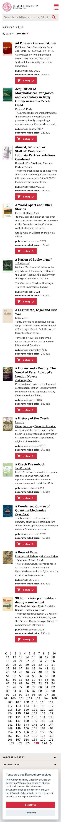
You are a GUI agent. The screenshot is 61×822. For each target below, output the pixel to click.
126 (26, 713)
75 (8, 687)
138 (26, 721)
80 (40, 687)
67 (8, 683)
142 (10, 725)
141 (50, 721)
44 (14, 672)
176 (44, 743)
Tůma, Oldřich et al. (45, 426)
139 (34, 721)
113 (18, 706)
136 (10, 721)
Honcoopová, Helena (26, 556)
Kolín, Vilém (21, 318)
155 (18, 732)
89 (46, 691)
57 (46, 676)
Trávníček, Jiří (22, 263)
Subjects (7, 27)
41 (46, 668)
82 (53, 687)
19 (8, 661)
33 (46, 665)
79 (34, 687)
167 (18, 740)
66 (53, 680)
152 (42, 728)
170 (42, 740)
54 (27, 676)
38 (27, 668)
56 (40, 676)
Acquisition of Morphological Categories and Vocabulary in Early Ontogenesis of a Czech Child (34, 97)
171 (50, 740)
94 (27, 695)
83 (8, 691)
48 (40, 672)
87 (34, 691)
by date (7, 33)
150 (26, 728)
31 (34, 665)
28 (14, 665)
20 (14, 661)
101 (21, 698)
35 (8, 668)
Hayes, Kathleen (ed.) (27, 213)
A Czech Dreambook (30, 464)
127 (34, 713)
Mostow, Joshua (49, 556)
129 (50, 713)
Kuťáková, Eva (22, 47)
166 (10, 740)
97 (46, 695)
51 (8, 676)
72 (40, 683)
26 (53, 661)
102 (29, 698)
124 (10, 713)
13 (21, 657)
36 (14, 668)
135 (50, 717)
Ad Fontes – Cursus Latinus (35, 43)
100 (13, 698)
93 (21, 695)
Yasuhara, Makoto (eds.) (30, 560)
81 (46, 687)
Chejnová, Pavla (23, 109)
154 (10, 732)
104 (46, 698)
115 (34, 706)
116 (42, 706)
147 (50, 725)
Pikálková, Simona (41, 163)
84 (14, 691)
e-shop (26, 80)
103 (37, 698)
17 (46, 657)
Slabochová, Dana (42, 47)
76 (14, 687)
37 (21, 668)
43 (8, 672)
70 (27, 683)
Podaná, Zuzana (23, 167)
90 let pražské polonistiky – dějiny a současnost (35, 600)
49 (46, 672)
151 (34, 728)
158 (42, 732)
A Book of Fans (26, 552)
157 (34, 732)
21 (21, 661)
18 (53, 657)
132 (26, 717)
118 (10, 710)
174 (28, 743)
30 (27, 665)
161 (18, 736)
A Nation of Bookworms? (33, 260)
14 (27, 657)
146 (42, 725)
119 (18, 710)
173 (20, 743)
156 (26, 732)
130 (10, 717)
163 (34, 736)
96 (40, 695)
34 (53, 665)
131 (18, 717)
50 (53, 672)
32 (40, 665)
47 (34, 672)
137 (18, 721)
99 (6, 698)
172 (11, 743)
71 (34, 683)
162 (26, 736)
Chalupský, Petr (23, 380)
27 (8, 665)
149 (18, 728)
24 (40, 661)
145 (34, 725)
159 (50, 732)
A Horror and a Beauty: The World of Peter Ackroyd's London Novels (35, 372)
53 (21, 676)
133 (34, 717)
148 (10, 728)
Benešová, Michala (25, 606)
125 (18, 713)
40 (40, 668)
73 (46, 683)
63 (34, 680)
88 (40, 691)
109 (34, 702)
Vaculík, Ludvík (23, 468)
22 (27, 661)
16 (40, 657)
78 (27, 687)
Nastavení (30, 812)
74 (53, 683)
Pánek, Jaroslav (23, 426)
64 (40, 680)
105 (54, 698)
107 (18, 702)
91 (8, 695)
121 (34, 710)
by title (21, 33)
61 (21, 680)
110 (42, 702)
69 (21, 683)
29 (21, 665)
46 (27, 672)
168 (26, 740)
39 (34, 668)
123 (50, 710)
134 (42, 717)
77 (21, 687)
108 (26, 702)
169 (34, 740)
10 (54, 653)
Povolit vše (30, 805)
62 (27, 680)
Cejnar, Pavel (22, 514)
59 (8, 680)
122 (42, 710)
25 (46, 661)
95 (34, 695)
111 (50, 702)
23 (34, 661)
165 (50, 736)
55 (34, 676)
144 (26, 725)
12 (14, 657)
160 (10, 736)
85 (21, 691)
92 (14, 695)
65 (46, 680)
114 (26, 706)
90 (53, 691)
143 (18, 725)
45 (21, 672)
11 (8, 657)
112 (10, 706)
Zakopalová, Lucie (35, 610)
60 (14, 680)
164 (42, 736)
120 (26, 710)
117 (50, 706)
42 (53, 668)
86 (27, 691)
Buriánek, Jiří (21, 163)
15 (34, 657)
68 (14, 683)
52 (14, 676)
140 (42, 721)
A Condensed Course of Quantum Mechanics (32, 508)
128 (42, 713)
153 (50, 728)
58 (53, 676)
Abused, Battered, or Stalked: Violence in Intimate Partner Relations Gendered (35, 153)
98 (53, 695)
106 (10, 702)
